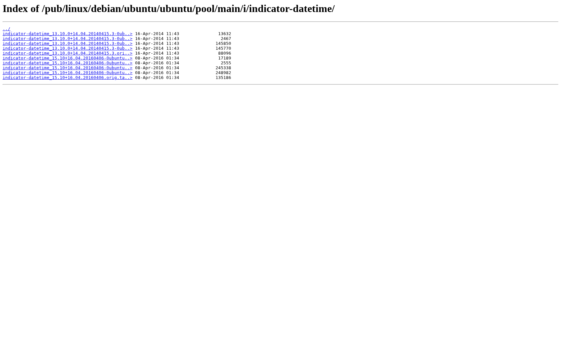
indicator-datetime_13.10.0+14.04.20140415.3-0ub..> (67, 33)
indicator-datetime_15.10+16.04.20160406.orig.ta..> (67, 77)
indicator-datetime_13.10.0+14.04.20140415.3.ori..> (67, 53)
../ (6, 28)
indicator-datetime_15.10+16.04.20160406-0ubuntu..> (67, 58)
